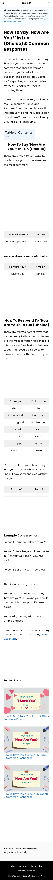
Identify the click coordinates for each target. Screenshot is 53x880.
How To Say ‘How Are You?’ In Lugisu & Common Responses (25, 756)
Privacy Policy (36, 866)
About (14, 866)
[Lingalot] (27, 3)
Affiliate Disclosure (26, 870)
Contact (23, 866)
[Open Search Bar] (3, 3)
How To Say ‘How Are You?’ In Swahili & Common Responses (26, 795)
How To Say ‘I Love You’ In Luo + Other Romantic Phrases (26, 717)
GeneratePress (39, 876)
